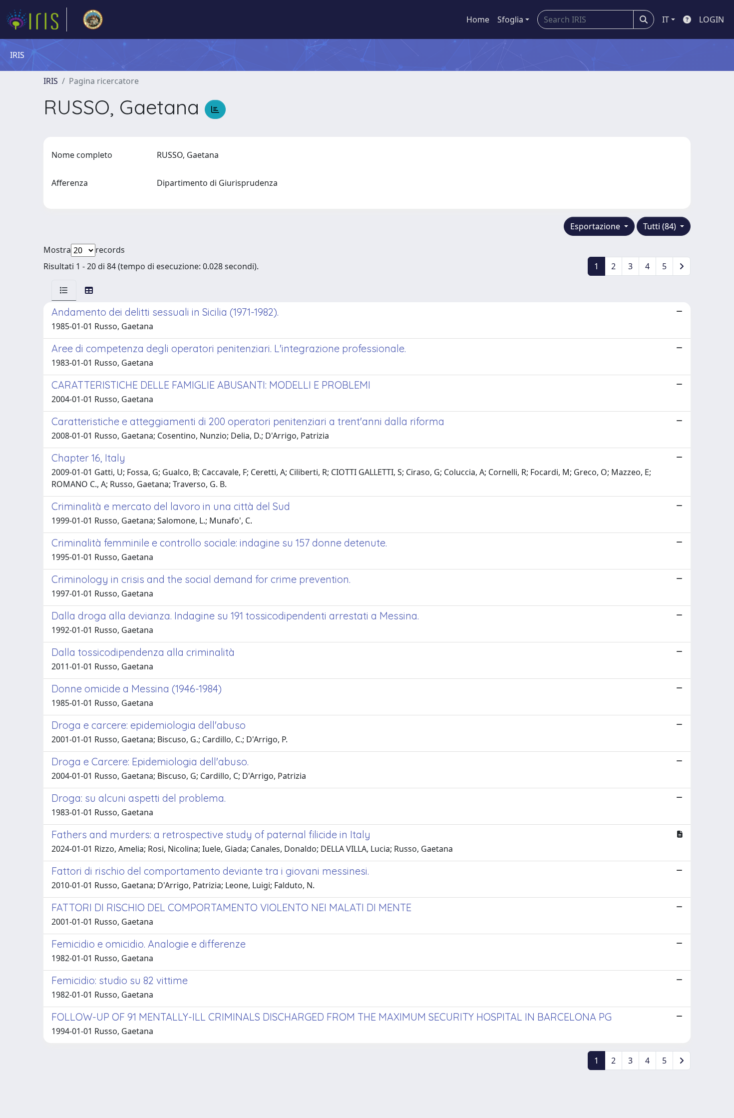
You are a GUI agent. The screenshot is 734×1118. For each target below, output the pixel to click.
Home (477, 19)
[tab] (63, 290)
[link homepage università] (93, 19)
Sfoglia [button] (510, 19)
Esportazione (596, 226)
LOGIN (711, 19)
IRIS (50, 80)
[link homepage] (36, 19)
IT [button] (665, 19)
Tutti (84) (660, 226)
